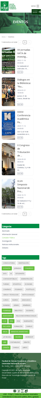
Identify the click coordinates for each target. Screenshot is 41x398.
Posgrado (18, 289)
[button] (36, 11)
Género (16, 305)
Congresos (29, 268)
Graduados (26, 300)
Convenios (7, 289)
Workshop (29, 337)
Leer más (20, 72)
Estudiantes (20, 274)
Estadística (17, 284)
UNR (4, 342)
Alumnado (6, 231)
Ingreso (15, 300)
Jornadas (17, 268)
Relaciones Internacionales (26, 316)
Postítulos (30, 289)
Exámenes (6, 305)
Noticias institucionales (10, 244)
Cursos (5, 300)
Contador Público (8, 238)
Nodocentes (7, 316)
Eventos (11, 37)
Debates (5, 248)
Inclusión (6, 326)
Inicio (4, 37)
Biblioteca (18, 311)
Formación (18, 326)
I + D (4, 321)
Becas (5, 332)
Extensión (6, 268)
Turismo (6, 284)
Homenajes (7, 311)
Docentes (29, 311)
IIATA (4, 274)
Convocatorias (9, 263)
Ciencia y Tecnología (10, 295)
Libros (25, 348)
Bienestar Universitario (19, 332)
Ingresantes (28, 321)
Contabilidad (15, 342)
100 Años (18, 337)
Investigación (7, 241)
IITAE (18, 321)
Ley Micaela (7, 337)
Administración (26, 279)
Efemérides (26, 305)
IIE (11, 274)
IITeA (11, 321)
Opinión (6, 348)
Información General (9, 234)
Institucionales (28, 295)
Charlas (29, 326)
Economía (28, 284)
